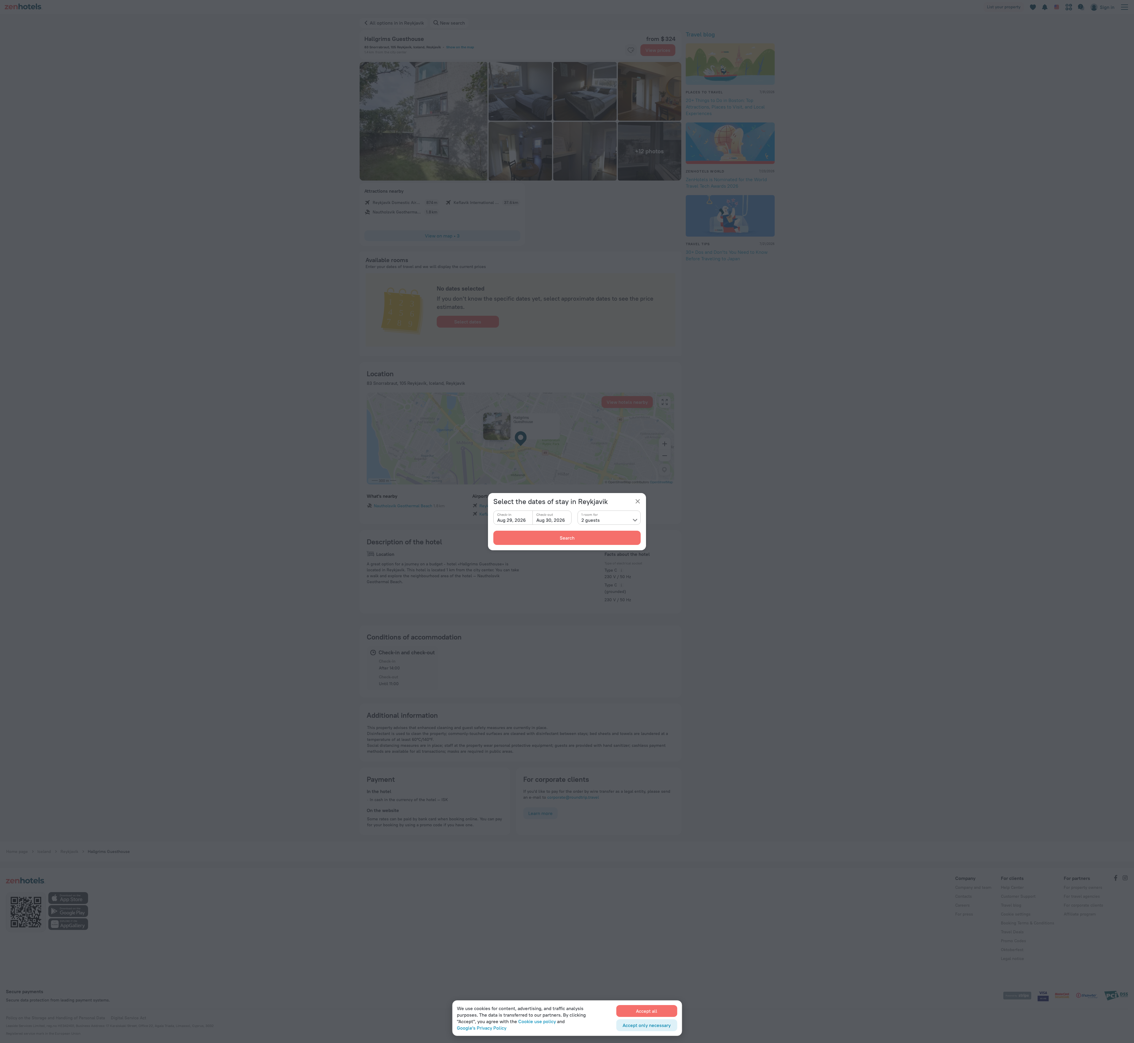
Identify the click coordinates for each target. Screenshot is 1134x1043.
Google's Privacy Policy (481, 1028)
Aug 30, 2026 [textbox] (550, 520)
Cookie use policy (537, 1021)
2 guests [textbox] (590, 520)
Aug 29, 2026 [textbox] (511, 520)
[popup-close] (637, 501)
